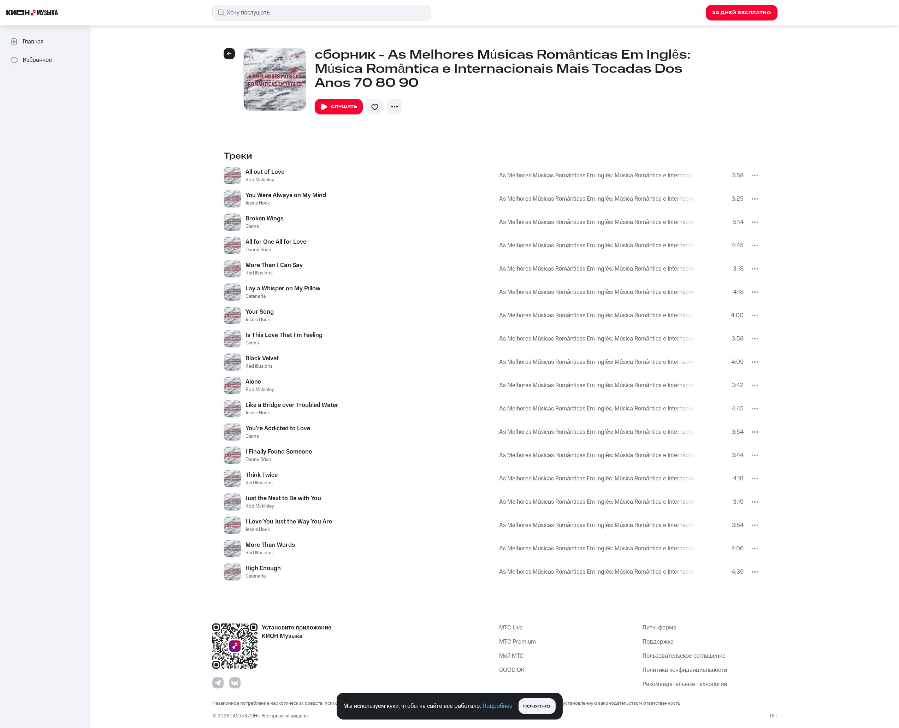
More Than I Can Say (274, 265)
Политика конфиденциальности (685, 670)
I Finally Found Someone (279, 452)
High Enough (263, 568)
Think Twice (262, 475)
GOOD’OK (512, 670)
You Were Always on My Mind (286, 195)
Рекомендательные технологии (685, 684)
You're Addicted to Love (278, 428)
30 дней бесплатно (741, 13)
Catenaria (256, 296)
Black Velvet (262, 358)
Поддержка (658, 642)
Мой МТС (511, 656)
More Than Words (270, 545)
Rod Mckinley (260, 179)
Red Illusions (259, 273)
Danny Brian (258, 249)
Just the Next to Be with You (283, 498)
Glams (252, 226)
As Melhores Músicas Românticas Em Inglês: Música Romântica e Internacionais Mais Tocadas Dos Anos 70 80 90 (597, 175)
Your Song (260, 312)
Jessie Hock (258, 203)
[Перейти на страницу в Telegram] (218, 682)
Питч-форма (659, 627)
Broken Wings (265, 218)
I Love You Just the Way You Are (289, 521)
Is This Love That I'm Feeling (284, 335)
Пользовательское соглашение (684, 656)
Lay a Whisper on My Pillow (283, 288)
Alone (253, 382)
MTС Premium (517, 642)
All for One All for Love (276, 242)
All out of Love (265, 172)
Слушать (344, 107)
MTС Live (511, 627)
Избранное (37, 60)
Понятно (536, 706)
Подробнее (498, 706)
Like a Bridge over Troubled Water (292, 405)
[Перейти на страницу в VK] (235, 682)
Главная (33, 41)
